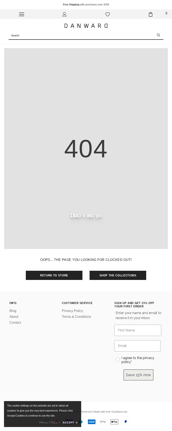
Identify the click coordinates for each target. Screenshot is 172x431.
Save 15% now (138, 375)
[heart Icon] (108, 14)
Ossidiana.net (119, 411)
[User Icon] (64, 14)
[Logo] (85, 25)
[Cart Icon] (150, 14)
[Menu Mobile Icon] (21, 14)
